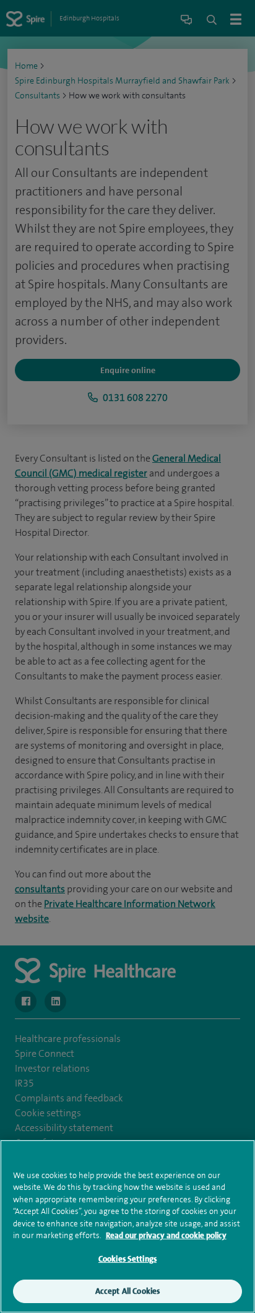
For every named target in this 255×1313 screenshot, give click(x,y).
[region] (127, 1226)
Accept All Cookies (127, 1291)
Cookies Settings (127, 1259)
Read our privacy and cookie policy (166, 1235)
